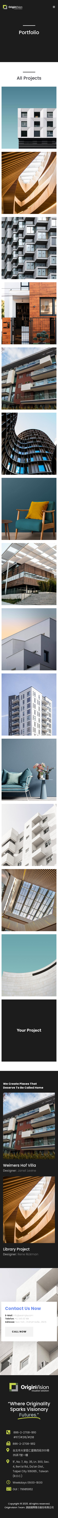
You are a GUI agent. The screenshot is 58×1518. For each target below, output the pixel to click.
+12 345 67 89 (22, 1318)
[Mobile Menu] (54, 7)
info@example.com (23, 1315)
